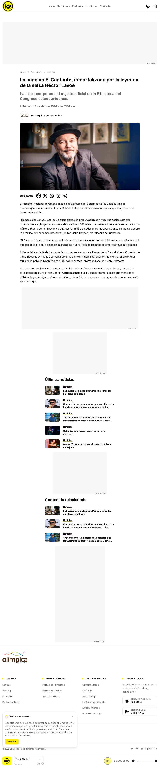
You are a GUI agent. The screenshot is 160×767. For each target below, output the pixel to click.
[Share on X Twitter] (45, 196)
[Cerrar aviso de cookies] (73, 717)
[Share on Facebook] (38, 195)
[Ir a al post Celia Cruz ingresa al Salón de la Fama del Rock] (52, 430)
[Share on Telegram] (65, 195)
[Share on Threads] (58, 195)
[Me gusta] (39, 763)
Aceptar (12, 741)
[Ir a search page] (155, 6)
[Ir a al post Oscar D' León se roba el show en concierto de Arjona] (52, 443)
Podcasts (77, 6)
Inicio (52, 6)
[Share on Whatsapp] (51, 195)
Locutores (91, 6)
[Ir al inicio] (7, 6)
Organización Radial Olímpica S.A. (55, 723)
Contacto (105, 6)
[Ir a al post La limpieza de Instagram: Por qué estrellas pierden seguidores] (52, 390)
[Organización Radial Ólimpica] (15, 657)
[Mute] (133, 761)
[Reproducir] (107, 761)
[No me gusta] (42, 763)
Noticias (51, 72)
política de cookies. (20, 735)
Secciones (63, 6)
